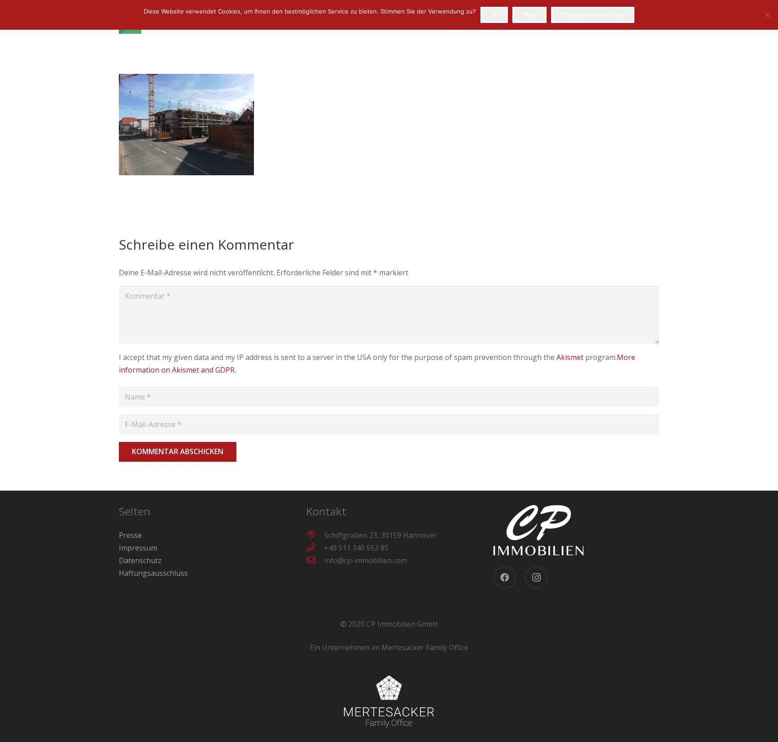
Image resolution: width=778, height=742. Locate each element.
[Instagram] (536, 577)
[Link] (576, 530)
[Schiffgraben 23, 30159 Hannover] (315, 535)
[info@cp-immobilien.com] (315, 560)
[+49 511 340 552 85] (315, 548)
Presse (130, 535)
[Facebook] (504, 577)
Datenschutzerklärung (592, 14)
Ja (494, 14)
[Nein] (766, 14)
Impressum (138, 548)
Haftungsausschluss (153, 573)
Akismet (570, 357)
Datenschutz (140, 560)
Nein (529, 14)
